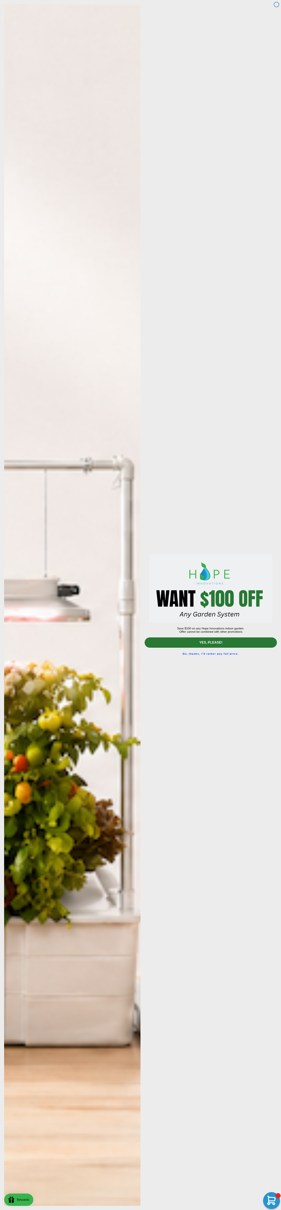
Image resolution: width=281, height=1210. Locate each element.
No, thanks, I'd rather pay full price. (211, 653)
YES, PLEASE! (210, 642)
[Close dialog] (276, 4)
